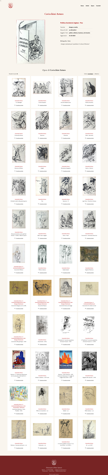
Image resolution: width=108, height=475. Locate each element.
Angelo (42, 168)
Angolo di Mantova (89, 269)
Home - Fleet (66, 235)
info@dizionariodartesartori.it (60, 469)
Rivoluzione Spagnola (65, 168)
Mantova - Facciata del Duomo (18, 445)
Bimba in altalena (40, 377)
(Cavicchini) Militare (18, 269)
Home (82, 5)
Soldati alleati (66, 269)
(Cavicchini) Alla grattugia (17, 341)
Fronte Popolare (42, 102)
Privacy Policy (45, 471)
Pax (42, 201)
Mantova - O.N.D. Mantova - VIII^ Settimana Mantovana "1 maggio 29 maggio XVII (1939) (66, 376)
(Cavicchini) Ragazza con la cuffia (18, 305)
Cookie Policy (51, 471)
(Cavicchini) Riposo (42, 305)
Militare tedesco (42, 269)
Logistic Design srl (56, 474)
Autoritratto (41, 341)
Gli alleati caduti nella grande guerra (19, 201)
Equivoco (42, 135)
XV (87, 445)
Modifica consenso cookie (61, 471)
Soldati (64, 410)
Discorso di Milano (19, 168)
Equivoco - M (66, 201)
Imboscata (41, 445)
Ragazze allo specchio (88, 377)
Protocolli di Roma (19, 135)
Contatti (98, 5)
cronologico (90, 73)
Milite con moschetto (41, 410)
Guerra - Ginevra (89, 168)
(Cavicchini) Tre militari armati (89, 305)
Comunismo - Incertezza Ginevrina (89, 235)
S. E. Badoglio (19, 102)
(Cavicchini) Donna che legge (65, 305)
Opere (92, 5)
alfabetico (96, 73)
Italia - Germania (89, 135)
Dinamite (66, 135)
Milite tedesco (88, 410)
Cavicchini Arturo (54, 14)
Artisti (87, 5)
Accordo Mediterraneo (66, 102)
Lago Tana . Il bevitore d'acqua (89, 201)
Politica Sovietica (89, 102)
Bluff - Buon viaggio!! (42, 235)
